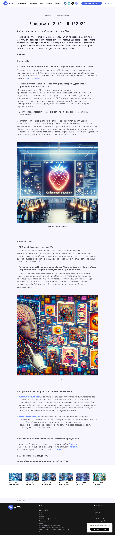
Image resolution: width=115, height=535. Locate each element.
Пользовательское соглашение (49, 525)
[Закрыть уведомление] (111, 524)
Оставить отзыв (44, 532)
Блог (40, 512)
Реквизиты (42, 521)
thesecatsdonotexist (29, 416)
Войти (107, 3)
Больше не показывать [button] (99, 529)
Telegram (97, 512)
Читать (74, 446)
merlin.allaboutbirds (29, 396)
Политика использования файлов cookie (52, 527)
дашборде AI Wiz (34, 78)
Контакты (49, 3)
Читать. (73, 444)
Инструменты (22, 3)
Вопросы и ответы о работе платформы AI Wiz (54, 530)
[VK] (65, 3)
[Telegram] (69, 3)
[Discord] (76, 3)
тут (39, 261)
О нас (41, 514)
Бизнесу (57, 3)
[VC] (72, 3)
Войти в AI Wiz (43, 510)
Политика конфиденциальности (49, 519)
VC (95, 514)
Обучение (32, 3)
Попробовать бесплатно (91, 3)
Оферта (42, 523)
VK (95, 510)
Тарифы (41, 3)
